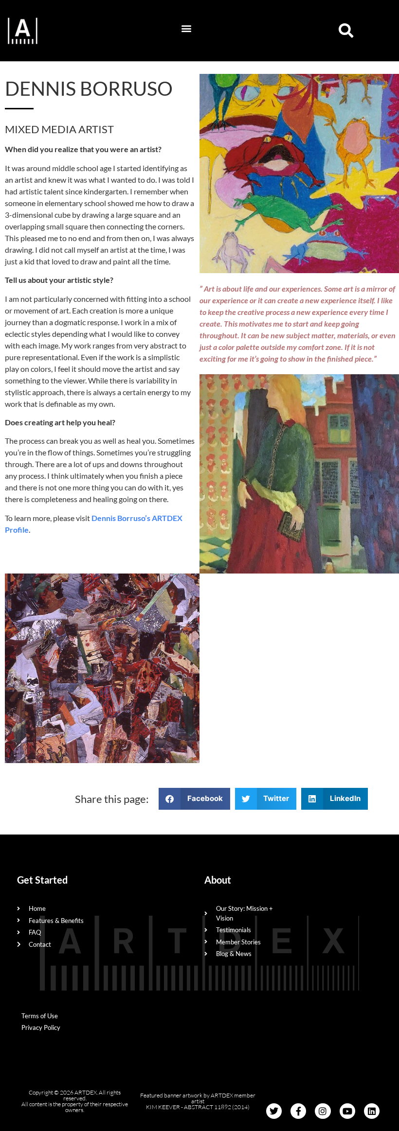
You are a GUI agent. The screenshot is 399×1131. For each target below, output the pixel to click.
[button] (187, 28)
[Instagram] (322, 1111)
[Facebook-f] (298, 1111)
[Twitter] (274, 1111)
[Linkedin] (372, 1111)
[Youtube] (347, 1111)
